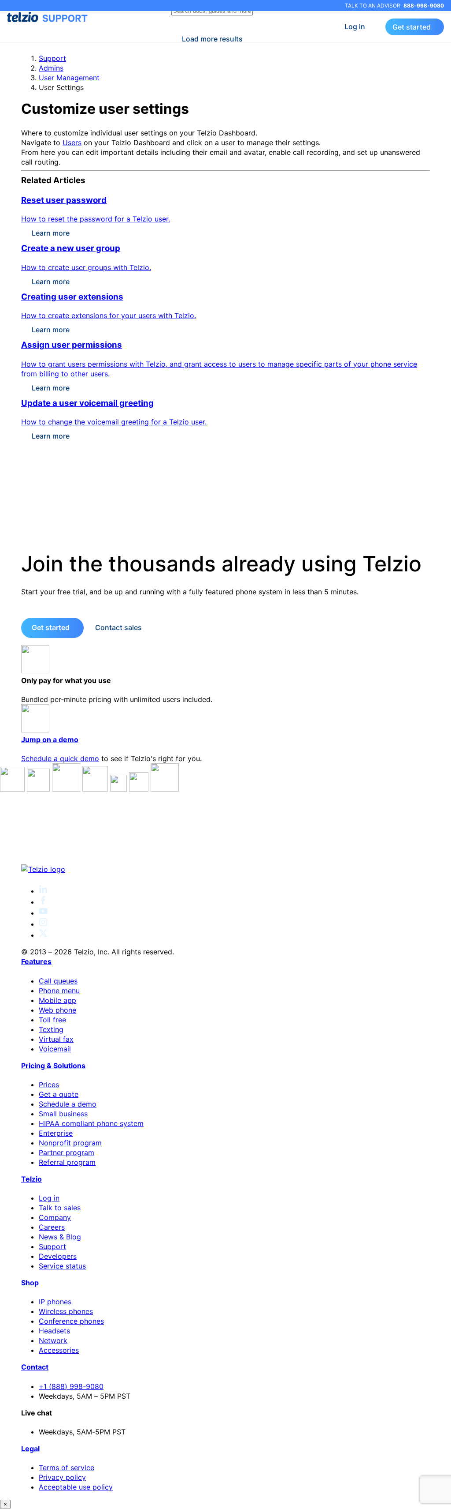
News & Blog (60, 1236)
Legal (30, 1448)
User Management (69, 77)
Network (53, 1340)
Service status (62, 1265)
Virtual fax (56, 1039)
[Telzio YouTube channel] (43, 912)
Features (36, 961)
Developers (58, 1256)
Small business (63, 1113)
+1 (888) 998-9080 (71, 1386)
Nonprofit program (70, 1142)
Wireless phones (66, 1311)
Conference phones (71, 1321)
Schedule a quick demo (60, 758)
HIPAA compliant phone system (91, 1123)
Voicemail (55, 1048)
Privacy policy (62, 1477)
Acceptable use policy (76, 1487)
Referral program (67, 1162)
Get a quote (58, 1094)
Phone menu (59, 990)
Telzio (31, 1179)
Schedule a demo (67, 1104)
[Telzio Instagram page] (43, 924)
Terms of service (66, 1467)
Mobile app (57, 1000)
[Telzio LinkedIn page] (43, 890)
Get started (411, 27)
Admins (51, 68)
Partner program (66, 1152)
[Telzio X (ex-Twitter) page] (43, 935)
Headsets (54, 1330)
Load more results (212, 38)
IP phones (55, 1301)
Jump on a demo (49, 739)
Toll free (52, 1019)
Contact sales (118, 627)
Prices (49, 1084)
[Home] (225, 869)
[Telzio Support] (48, 17)
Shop (30, 1282)
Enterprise (56, 1133)
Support (52, 58)
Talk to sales (60, 1207)
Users (72, 142)
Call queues (58, 980)
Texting (51, 1029)
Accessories (59, 1350)
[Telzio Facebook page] (43, 901)
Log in (354, 26)
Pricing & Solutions (53, 1065)
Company (55, 1217)
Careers (52, 1227)
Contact (34, 1367)
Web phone (57, 1010)
